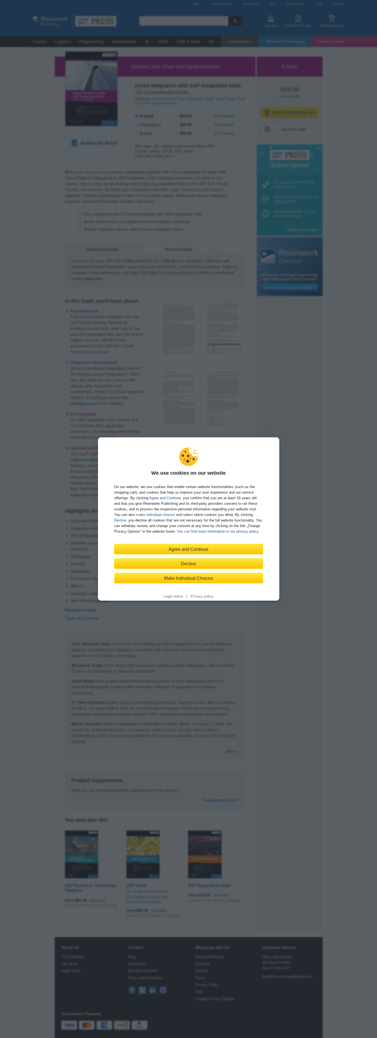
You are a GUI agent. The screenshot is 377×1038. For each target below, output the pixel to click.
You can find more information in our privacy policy (217, 531)
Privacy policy (202, 596)
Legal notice (173, 596)
